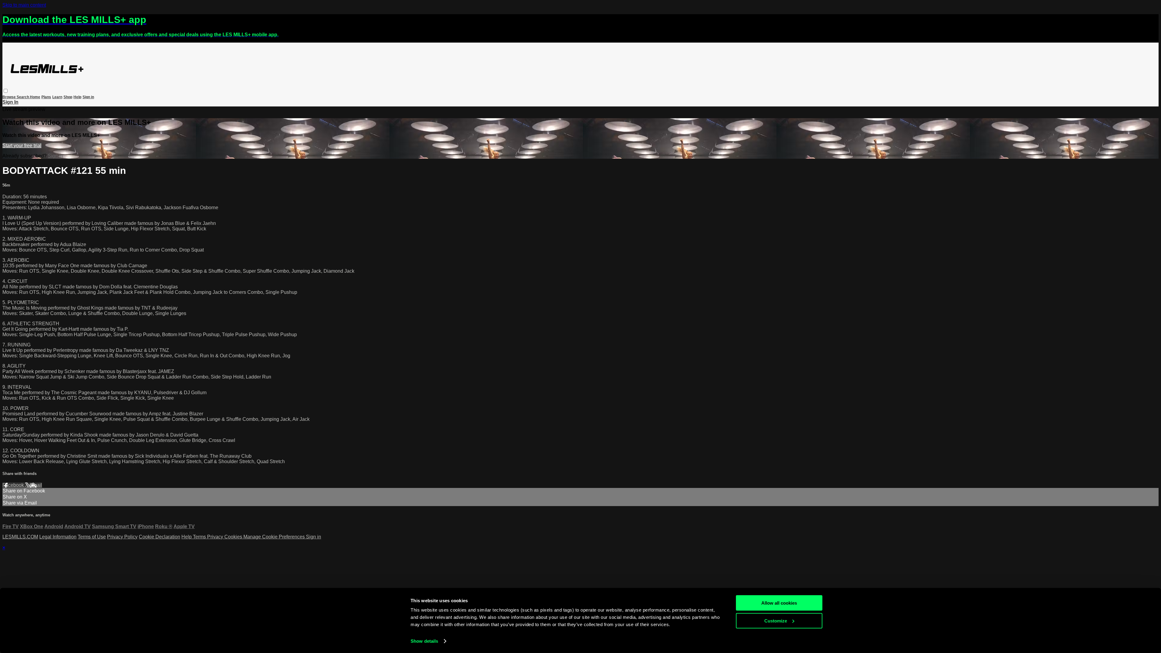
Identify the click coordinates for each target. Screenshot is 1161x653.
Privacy (215, 536)
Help (77, 97)
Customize (775, 620)
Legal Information (57, 536)
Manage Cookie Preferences (274, 536)
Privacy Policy (122, 536)
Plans (46, 97)
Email (36, 485)
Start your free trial (21, 145)
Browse (9, 97)
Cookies (233, 536)
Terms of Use (92, 536)
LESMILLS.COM (20, 536)
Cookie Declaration (159, 536)
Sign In (10, 102)
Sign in (88, 97)
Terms (200, 536)
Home (35, 97)
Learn (57, 97)
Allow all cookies (779, 603)
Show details (424, 641)
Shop (67, 97)
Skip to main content (24, 5)
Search (23, 97)
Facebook (13, 485)
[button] (6, 91)
